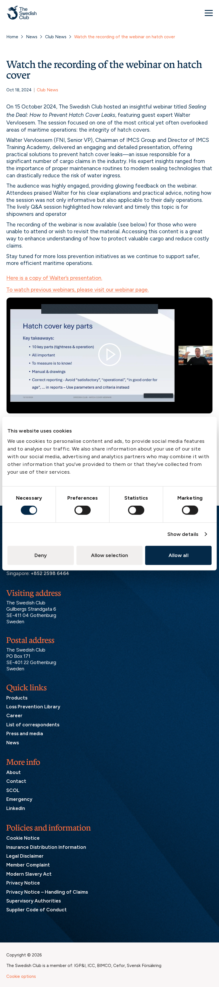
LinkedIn (15, 808)
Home (12, 36)
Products (16, 698)
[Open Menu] (208, 12)
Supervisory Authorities (33, 901)
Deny (41, 555)
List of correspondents (32, 724)
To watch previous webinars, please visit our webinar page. (77, 289)
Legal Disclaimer (25, 856)
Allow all (178, 555)
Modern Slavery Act (29, 874)
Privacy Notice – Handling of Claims (47, 892)
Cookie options (21, 976)
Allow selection (109, 555)
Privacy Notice (23, 883)
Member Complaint (28, 865)
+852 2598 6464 (50, 573)
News (31, 36)
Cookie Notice (23, 838)
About (13, 772)
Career (14, 715)
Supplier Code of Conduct (36, 909)
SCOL (12, 790)
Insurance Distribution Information (46, 847)
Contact (16, 781)
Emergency (19, 799)
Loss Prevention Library (33, 706)
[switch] (82, 510)
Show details (182, 534)
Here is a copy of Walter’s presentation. (54, 278)
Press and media (24, 733)
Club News (55, 36)
